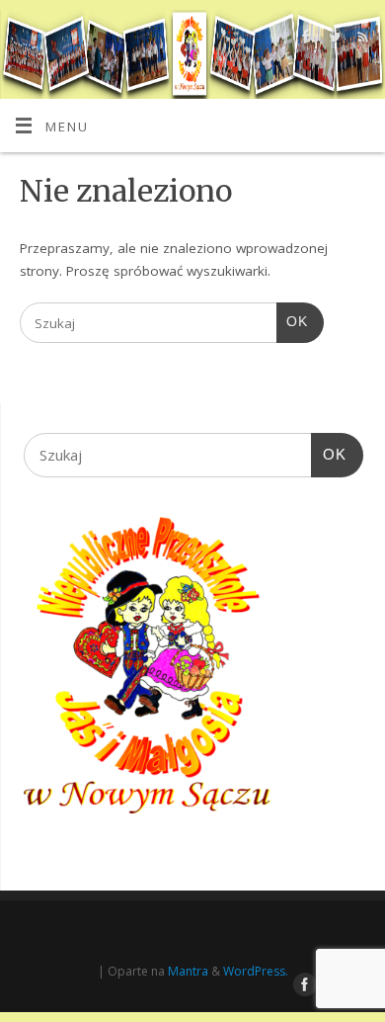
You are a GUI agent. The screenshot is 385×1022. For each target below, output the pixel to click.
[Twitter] (332, 40)
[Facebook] (303, 40)
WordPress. (255, 971)
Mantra (188, 971)
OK (292, 321)
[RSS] (360, 40)
